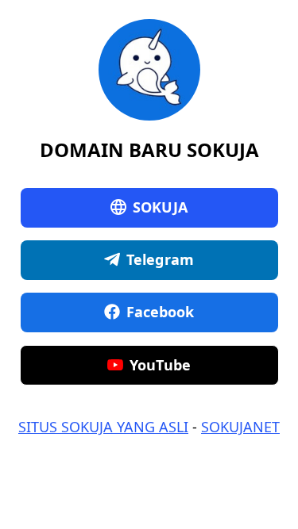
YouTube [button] (160, 364)
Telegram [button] (160, 259)
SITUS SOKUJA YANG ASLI (103, 426)
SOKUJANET (240, 426)
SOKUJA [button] (160, 207)
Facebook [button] (160, 311)
